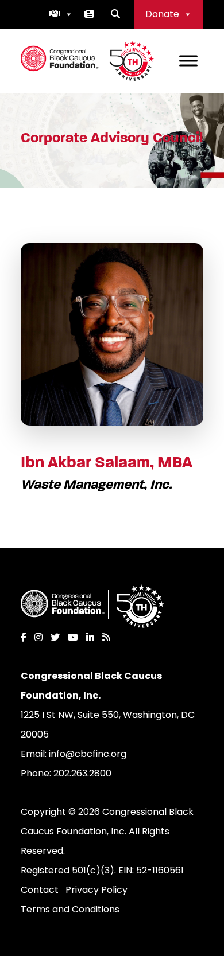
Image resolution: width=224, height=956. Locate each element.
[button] (61, 14)
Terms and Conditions (70, 909)
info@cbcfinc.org (87, 753)
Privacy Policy (96, 889)
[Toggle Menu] (188, 60)
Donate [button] (162, 14)
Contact (40, 889)
